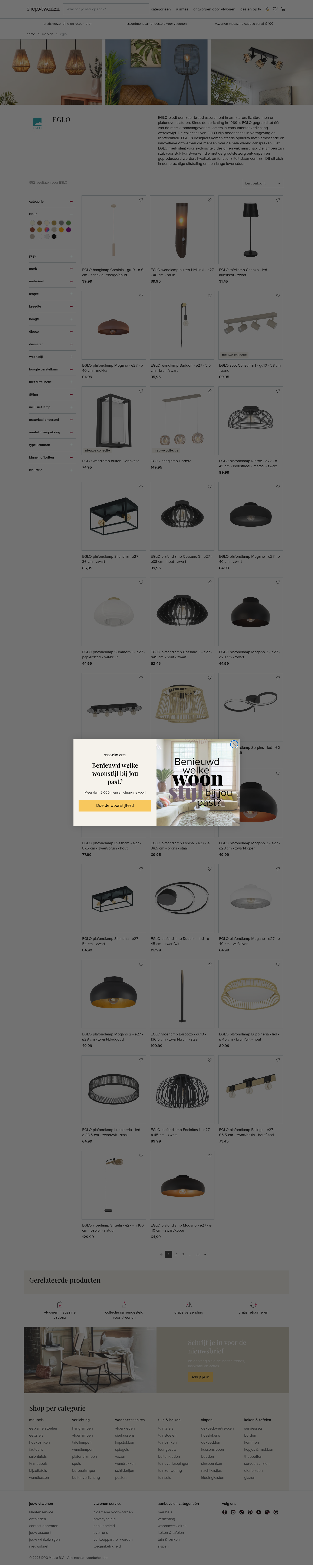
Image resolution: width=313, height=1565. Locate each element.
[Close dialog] (234, 744)
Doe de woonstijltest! (115, 805)
